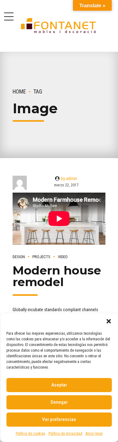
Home (19, 91)
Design (19, 256)
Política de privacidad (65, 433)
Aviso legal (94, 433)
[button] (108, 321)
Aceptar (59, 385)
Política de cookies (30, 433)
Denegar (59, 402)
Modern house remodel (57, 276)
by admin (69, 178)
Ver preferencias (59, 419)
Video (63, 256)
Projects (41, 256)
